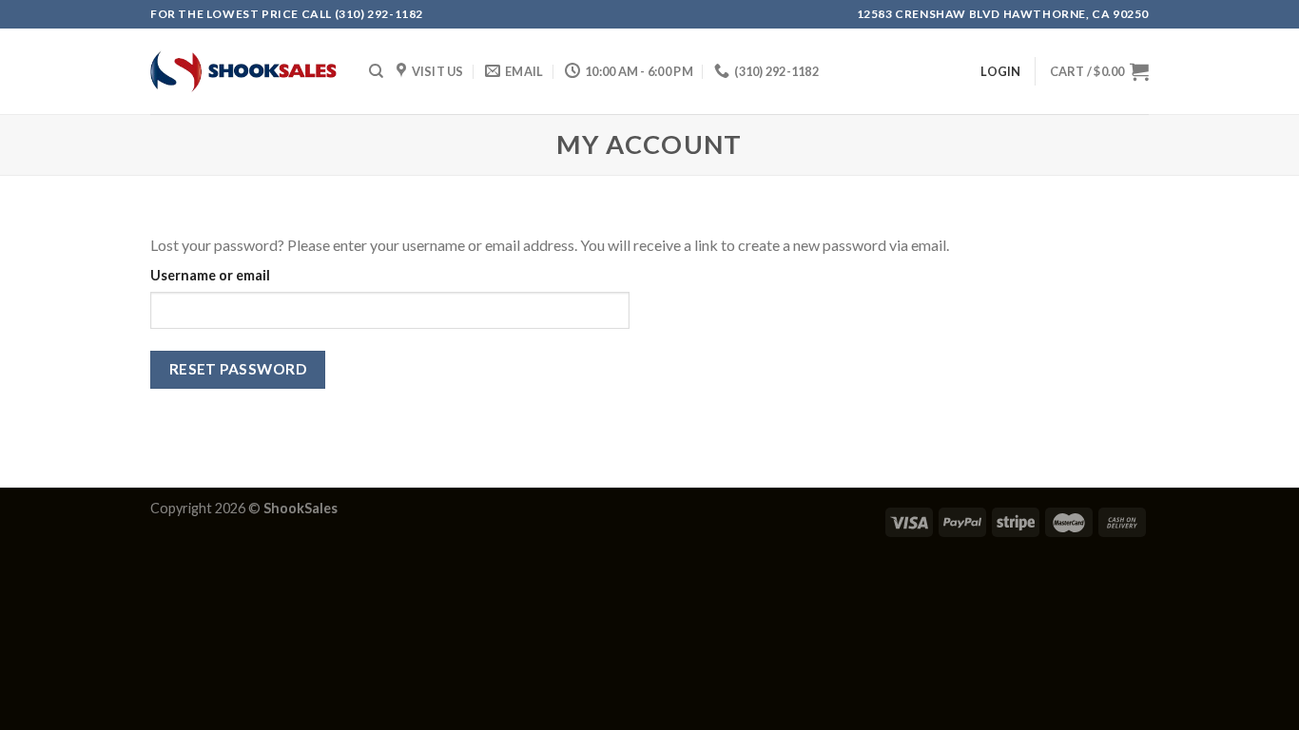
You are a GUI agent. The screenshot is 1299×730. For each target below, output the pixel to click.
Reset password (238, 368)
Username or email (210, 275)
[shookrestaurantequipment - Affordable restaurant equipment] (245, 71)
